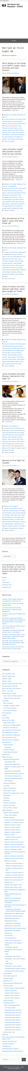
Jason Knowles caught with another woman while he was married (12, 151)
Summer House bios (9, 805)
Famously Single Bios (9, 783)
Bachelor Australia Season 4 (13, 832)
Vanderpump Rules (8, 1003)
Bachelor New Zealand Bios (13, 771)
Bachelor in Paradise (10, 861)
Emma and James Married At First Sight (13, 510)
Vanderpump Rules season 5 (13, 1025)
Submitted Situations (8, 1044)
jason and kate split (11, 126)
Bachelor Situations (9, 817)
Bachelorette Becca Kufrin (12, 918)
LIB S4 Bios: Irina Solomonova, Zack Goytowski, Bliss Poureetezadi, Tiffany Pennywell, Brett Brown (13, 642)
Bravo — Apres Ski (7, 691)
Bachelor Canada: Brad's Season (14, 842)
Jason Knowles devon (13, 439)
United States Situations (10, 752)
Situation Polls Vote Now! (9, 1041)
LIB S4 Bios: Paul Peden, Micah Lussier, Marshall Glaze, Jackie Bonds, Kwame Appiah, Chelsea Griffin (13, 636)
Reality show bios (7, 757)
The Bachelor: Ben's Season (13, 956)
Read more (15, 110)
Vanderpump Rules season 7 (13, 1027)
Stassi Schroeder (8, 1000)
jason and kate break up (18, 430)
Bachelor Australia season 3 (13, 829)
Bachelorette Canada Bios (13, 923)
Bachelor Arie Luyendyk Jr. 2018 (14, 822)
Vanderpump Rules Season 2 (13, 1017)
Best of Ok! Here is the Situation (11, 688)
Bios (7, 954)
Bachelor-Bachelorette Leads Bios (14, 773)
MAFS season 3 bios (9, 790)
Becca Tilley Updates (11, 815)
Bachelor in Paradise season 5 (14, 872)
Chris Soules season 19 (10, 976)
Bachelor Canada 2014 (11, 839)
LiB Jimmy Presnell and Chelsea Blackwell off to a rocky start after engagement (12, 609)
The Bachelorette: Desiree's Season (15, 968)
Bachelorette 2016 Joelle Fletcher (14, 913)
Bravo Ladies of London (9, 693)
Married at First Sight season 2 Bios (13, 793)
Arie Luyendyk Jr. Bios (8, 674)
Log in (4, 580)
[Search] (24, 1059)
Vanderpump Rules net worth (13, 1012)
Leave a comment (9, 141)
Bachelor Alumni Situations (11, 812)
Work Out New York (9, 1032)
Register (4, 577)
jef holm (4, 715)
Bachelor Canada (10, 834)
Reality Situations (7, 810)
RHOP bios (6, 800)
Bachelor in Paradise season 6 (14, 875)
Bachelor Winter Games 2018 (13, 887)
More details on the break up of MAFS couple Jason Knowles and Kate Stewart (14, 66)
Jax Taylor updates (10, 1007)
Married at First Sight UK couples (11, 448)
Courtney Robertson (10, 938)
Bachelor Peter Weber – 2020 (13, 885)
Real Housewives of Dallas (9, 732)
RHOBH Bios (7, 795)
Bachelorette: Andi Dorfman (13, 930)
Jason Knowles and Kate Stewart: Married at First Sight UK (13, 376)
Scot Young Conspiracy (10, 708)
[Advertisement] (14, 24)
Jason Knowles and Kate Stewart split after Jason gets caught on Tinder (13, 288)
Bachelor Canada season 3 (13, 837)
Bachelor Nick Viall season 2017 (14, 880)
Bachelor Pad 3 (9, 882)
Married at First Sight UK (11, 426)
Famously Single (8, 978)
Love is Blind (5, 718)
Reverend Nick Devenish (16, 528)
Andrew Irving (8, 508)
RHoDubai (5, 1034)
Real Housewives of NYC (9, 737)
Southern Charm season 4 (12, 995)
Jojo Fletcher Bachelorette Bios (13, 778)
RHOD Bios (6, 798)
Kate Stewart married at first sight (12, 267)
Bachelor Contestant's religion (13, 849)
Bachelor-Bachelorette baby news (12, 683)
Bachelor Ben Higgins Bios (12, 764)
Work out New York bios (10, 807)
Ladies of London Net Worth (11, 698)
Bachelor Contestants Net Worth (14, 856)
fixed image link (6, 713)
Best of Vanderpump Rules (12, 1005)
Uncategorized (12, 186)
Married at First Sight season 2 (12, 725)
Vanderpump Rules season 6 (10, 1048)
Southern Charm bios (11, 990)
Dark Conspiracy (8, 703)
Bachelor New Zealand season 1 (14, 877)
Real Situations (6, 742)
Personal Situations (9, 749)
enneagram (8, 747)
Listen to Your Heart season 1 (13, 940)
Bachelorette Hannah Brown (13, 925)
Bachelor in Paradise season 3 (14, 866)
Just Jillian (6, 785)
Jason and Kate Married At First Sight (13, 432)
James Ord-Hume (15, 515)
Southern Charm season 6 (12, 998)
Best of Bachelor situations (10, 686)
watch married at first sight (15, 139)
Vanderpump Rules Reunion (13, 1015)
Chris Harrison (9, 935)
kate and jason (20, 132)
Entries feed (5, 582)
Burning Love (8, 933)
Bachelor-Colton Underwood (13, 898)
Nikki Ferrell (9, 963)
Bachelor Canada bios (8, 676)
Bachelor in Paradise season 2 (14, 863)
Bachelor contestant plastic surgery (15, 847)
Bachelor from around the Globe (14, 858)
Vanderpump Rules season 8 (13, 1029)
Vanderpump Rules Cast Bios (13, 1010)
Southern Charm (8, 985)
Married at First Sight (10, 115)
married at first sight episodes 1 (11, 270)
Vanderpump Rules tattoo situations (12, 1051)
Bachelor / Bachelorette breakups (14, 820)
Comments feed (6, 585)
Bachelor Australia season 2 (13, 827)
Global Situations (8, 744)
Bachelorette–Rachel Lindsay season (15, 928)
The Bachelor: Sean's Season (13, 966)
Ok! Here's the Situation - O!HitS (15, 5)
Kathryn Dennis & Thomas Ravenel (14, 988)
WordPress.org (6, 587)
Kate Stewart (6, 134)
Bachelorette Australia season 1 (14, 916)
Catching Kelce (7, 973)
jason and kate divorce (14, 348)
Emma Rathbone (7, 513)
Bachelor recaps (6, 678)
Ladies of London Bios (9, 788)
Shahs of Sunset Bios (9, 803)
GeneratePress (16, 1068)
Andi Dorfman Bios (10, 762)
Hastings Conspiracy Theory (11, 705)
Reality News (6, 754)
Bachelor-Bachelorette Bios (11, 759)
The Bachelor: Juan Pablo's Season (15, 958)
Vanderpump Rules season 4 (13, 1022)
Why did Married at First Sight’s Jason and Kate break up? (13, 220)
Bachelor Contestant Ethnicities (14, 844)
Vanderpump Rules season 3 (13, 1020)
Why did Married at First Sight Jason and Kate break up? (13, 274)
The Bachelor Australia (11, 947)
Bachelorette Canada (11, 921)
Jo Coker (17, 519)
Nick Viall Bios (9, 781)
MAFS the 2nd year (9, 722)
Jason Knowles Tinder (8, 132)
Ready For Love (7, 981)
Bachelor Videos (7, 681)
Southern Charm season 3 (12, 993)
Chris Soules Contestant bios (13, 776)
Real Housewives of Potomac (10, 740)
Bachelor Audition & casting (12, 825)
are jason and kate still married (13, 119)
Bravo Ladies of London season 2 (13, 696)
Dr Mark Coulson (17, 508)
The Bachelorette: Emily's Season (14, 971)
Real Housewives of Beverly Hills (11, 730)
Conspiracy (5, 700)
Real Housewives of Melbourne (11, 735)
